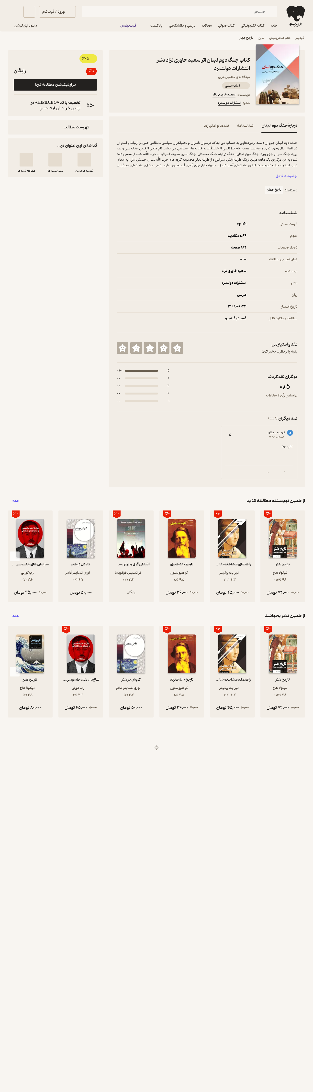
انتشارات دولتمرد (229, 102)
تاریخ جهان (246, 38)
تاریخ (261, 38)
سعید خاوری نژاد (223, 94)
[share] (143, 104)
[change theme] (14, 12)
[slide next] (15, 556)
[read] (26, 159)
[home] (295, 16)
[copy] (18, 105)
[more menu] (119, 104)
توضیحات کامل (286, 176)
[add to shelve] (84, 159)
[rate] (177, 348)
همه (15, 501)
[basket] (29, 12)
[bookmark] (131, 104)
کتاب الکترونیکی (280, 38)
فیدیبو (299, 38)
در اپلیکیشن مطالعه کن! (55, 85)
